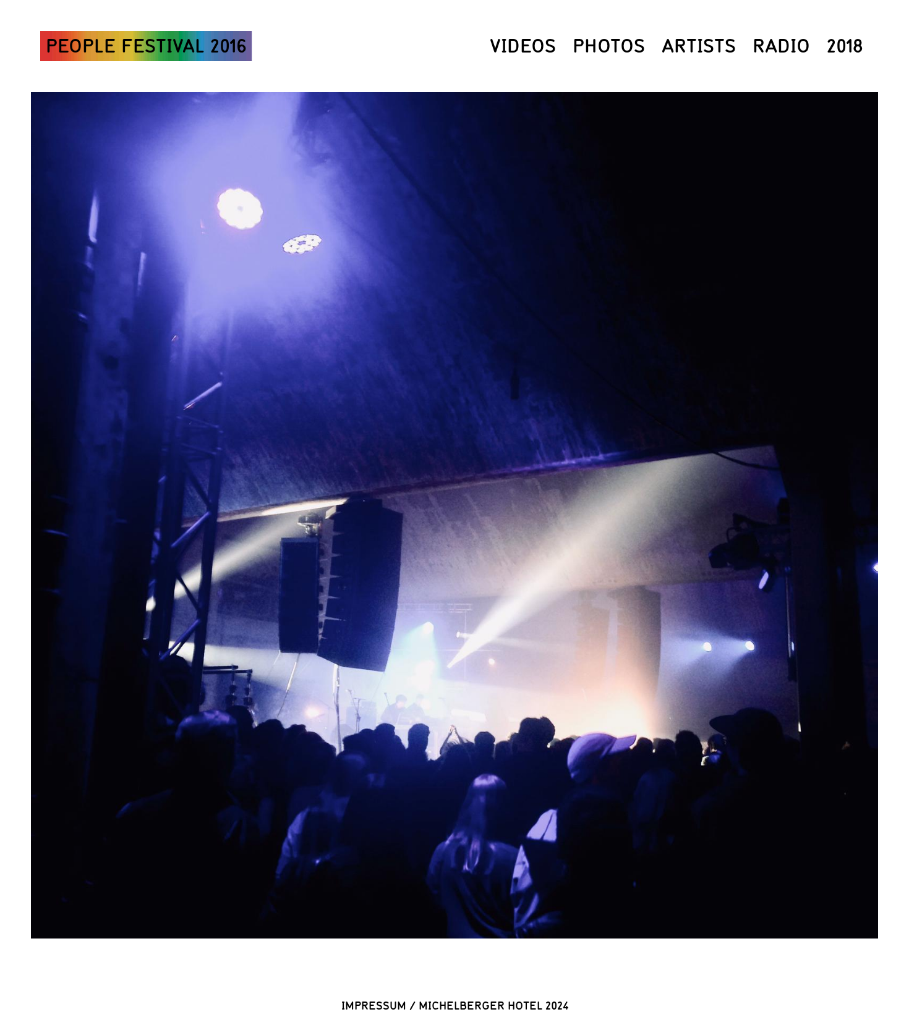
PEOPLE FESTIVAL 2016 (146, 45)
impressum (373, 1005)
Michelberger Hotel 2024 (493, 1005)
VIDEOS (523, 45)
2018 (845, 45)
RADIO (781, 45)
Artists (699, 45)
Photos (609, 45)
